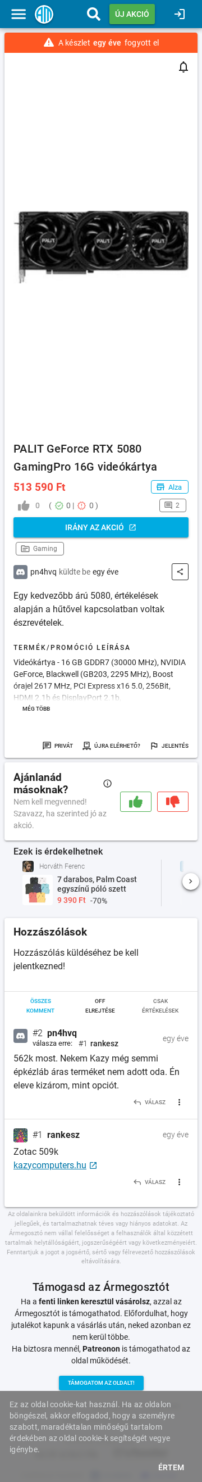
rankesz (63, 1135)
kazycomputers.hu (49, 1165)
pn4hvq (62, 1033)
